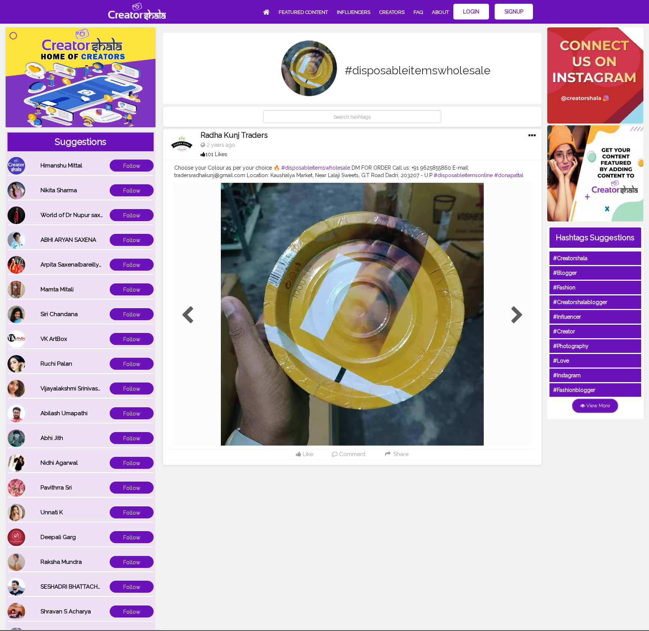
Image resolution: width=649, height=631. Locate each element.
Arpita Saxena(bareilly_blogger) (83, 264)
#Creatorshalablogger (580, 302)
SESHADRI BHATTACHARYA (76, 586)
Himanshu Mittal (61, 165)
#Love (561, 361)
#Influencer (567, 317)
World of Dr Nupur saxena (75, 215)
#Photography (571, 346)
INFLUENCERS (353, 12)
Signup (513, 12)
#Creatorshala (570, 258)
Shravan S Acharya (66, 611)
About (440, 12)
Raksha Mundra (61, 562)
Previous (187, 315)
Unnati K (52, 512)
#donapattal (509, 175)
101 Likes (216, 154)
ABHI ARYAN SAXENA (68, 239)
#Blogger (565, 273)
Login (471, 12)
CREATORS (391, 12)
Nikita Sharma (59, 190)
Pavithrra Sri (56, 487)
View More (597, 405)
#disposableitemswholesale (315, 168)
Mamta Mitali (57, 289)
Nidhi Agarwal (59, 462)
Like (307, 454)
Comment (351, 454)
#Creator (564, 331)
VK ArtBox (54, 339)
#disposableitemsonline (463, 175)
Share (400, 454)
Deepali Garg (58, 537)
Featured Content (303, 12)
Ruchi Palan (56, 363)
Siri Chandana (59, 314)
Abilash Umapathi (64, 413)
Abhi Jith (52, 438)
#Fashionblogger (574, 390)
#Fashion (564, 288)
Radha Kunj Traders (234, 135)
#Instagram (567, 375)
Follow (131, 166)
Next (517, 315)
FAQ (418, 12)
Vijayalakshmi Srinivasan (72, 388)
